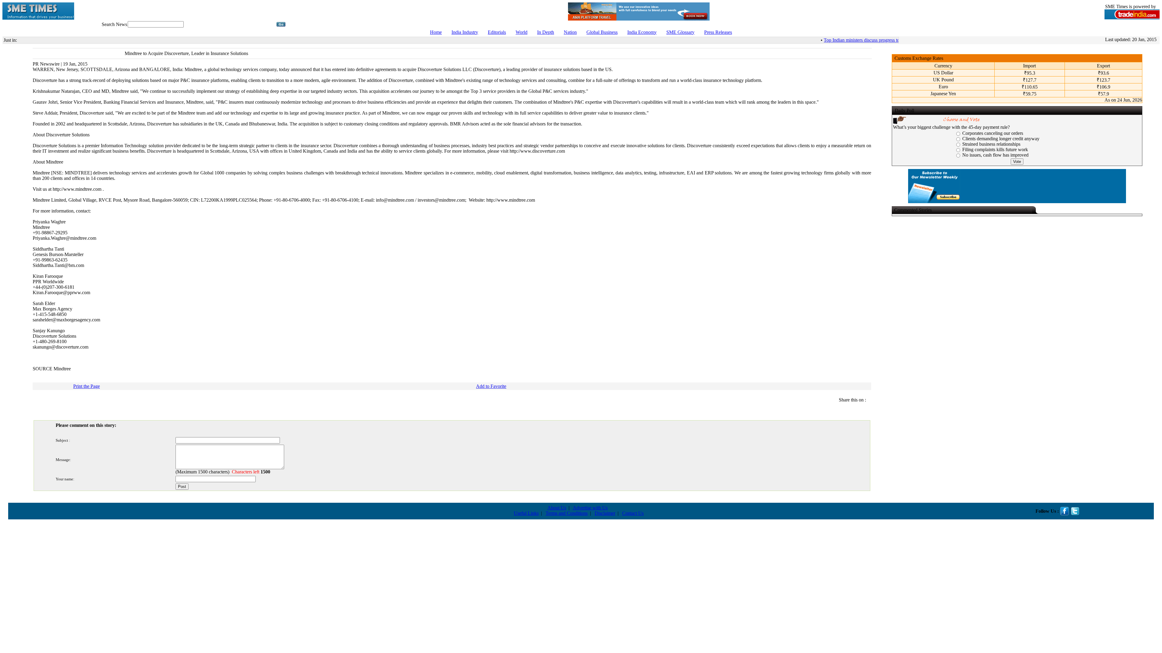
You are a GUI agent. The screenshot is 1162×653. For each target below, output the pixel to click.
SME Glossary (680, 32)
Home (436, 32)
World (521, 32)
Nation (570, 32)
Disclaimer (605, 513)
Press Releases (718, 32)
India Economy (642, 32)
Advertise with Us (590, 507)
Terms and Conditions (567, 513)
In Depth (545, 32)
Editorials (497, 32)
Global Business (602, 32)
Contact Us (633, 513)
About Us (556, 507)
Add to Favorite (491, 386)
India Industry (464, 32)
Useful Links (526, 513)
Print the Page (86, 386)
